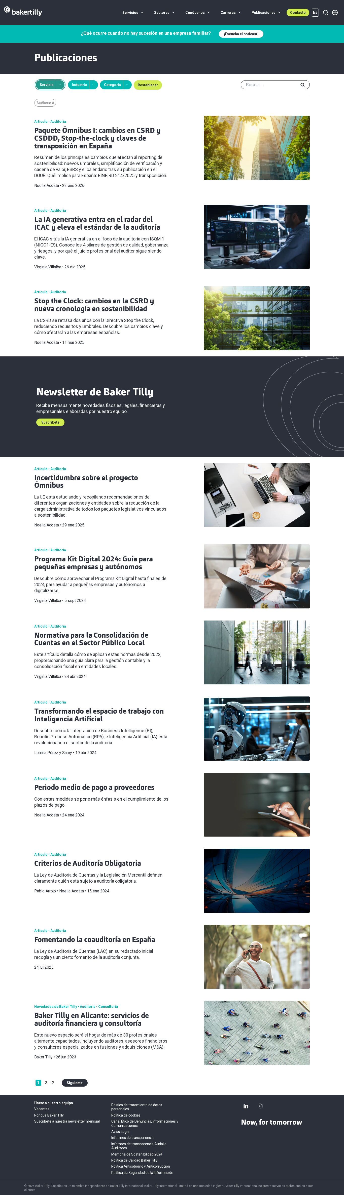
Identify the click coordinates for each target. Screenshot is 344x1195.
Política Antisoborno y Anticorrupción (140, 1166)
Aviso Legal (120, 1132)
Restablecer (148, 85)
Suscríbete (50, 422)
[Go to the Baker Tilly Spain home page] (23, 12)
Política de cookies (126, 1115)
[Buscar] (325, 13)
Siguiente (75, 1083)
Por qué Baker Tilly (49, 1115)
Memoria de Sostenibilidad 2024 (136, 1154)
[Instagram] (260, 1106)
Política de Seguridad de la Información (142, 1173)
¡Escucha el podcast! (241, 34)
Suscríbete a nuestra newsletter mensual (67, 1121)
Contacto (298, 13)
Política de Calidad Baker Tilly (134, 1160)
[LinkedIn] (246, 1106)
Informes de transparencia (132, 1138)
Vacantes (41, 1109)
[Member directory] (335, 13)
